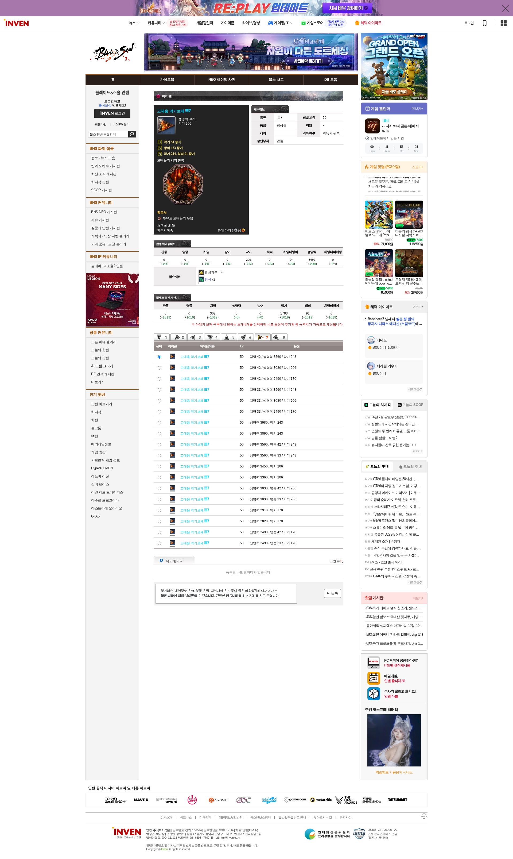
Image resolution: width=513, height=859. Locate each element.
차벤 (94, 420)
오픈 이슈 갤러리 (103, 342)
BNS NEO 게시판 (104, 212)
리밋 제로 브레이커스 (107, 492)
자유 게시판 (100, 220)
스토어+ (417, 167)
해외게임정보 (101, 444)
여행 (94, 436)
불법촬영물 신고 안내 (292, 817)
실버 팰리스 (100, 484)
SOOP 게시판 (101, 190)
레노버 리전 (100, 476)
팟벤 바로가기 (101, 404)
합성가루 (211, 272)
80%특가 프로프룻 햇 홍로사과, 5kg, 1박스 (394, 643)
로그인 (468, 23)
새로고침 (413, 389)
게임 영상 (98, 452)
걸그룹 (96, 428)
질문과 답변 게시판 (105, 228)
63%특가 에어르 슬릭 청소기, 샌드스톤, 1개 (394, 608)
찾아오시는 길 (323, 817)
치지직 (96, 412)
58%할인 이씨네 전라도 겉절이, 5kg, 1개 (394, 634)
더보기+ (417, 108)
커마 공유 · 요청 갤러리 (108, 244)
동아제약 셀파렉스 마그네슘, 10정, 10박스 (394, 626)
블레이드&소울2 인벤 (107, 266)
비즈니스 (186, 817)
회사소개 (166, 817)
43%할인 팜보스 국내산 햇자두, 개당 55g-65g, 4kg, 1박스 (394, 617)
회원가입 (101, 124)
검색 (132, 134)
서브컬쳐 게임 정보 (105, 460)
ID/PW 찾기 (122, 124)
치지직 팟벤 (100, 182)
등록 (332, 593)
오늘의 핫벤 (100, 350)
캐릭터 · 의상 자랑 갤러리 (110, 236)
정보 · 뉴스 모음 (103, 158)
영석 (208, 279)
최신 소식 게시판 (103, 174)
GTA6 (95, 516)
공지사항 (345, 817)
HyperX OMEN (102, 468)
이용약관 (205, 817)
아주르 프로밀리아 (105, 500)
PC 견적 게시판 (102, 374)
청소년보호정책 (260, 817)
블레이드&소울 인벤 (112, 92)
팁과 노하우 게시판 (105, 166)
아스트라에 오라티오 (106, 508)
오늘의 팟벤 (100, 358)
